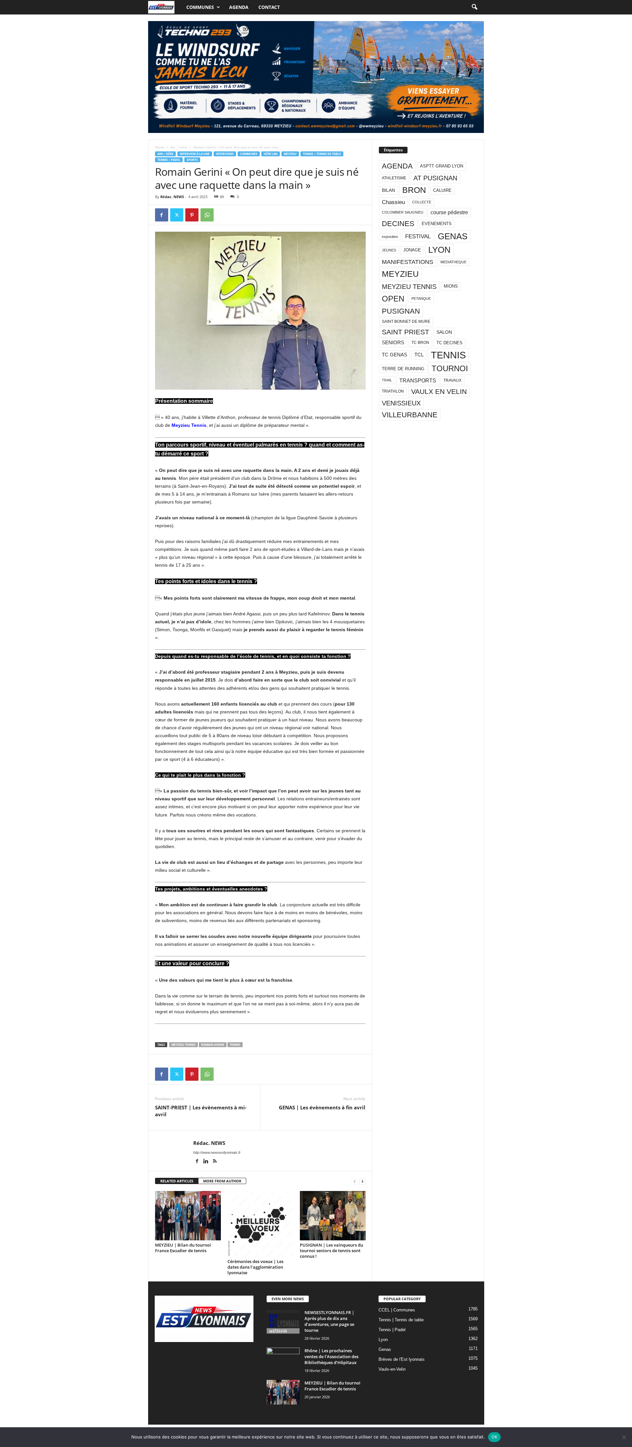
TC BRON (420, 342)
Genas (385, 1349)
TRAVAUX (452, 380)
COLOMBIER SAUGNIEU (402, 212)
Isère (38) (270, 154)
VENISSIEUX (401, 403)
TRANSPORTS (417, 380)
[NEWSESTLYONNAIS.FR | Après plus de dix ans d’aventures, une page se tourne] (283, 1321)
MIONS (451, 286)
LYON (439, 249)
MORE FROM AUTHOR (222, 1180)
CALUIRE (442, 190)
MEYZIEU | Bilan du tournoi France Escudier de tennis (183, 1247)
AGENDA (397, 166)
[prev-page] (354, 1181)
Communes (200, 7)
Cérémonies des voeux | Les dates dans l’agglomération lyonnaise (255, 1267)
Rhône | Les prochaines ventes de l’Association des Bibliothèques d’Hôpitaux (331, 1356)
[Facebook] (161, 214)
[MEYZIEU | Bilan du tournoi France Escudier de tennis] (188, 1215)
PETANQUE (421, 298)
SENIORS (393, 342)
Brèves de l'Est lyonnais (402, 1359)
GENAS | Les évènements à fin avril (322, 1107)
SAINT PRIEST (405, 332)
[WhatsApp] (207, 214)
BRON (414, 190)
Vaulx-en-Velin (392, 1369)
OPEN (393, 298)
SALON (444, 332)
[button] (474, 7)
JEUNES (389, 250)
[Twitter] (176, 214)
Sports (192, 160)
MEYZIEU (400, 273)
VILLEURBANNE (409, 415)
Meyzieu (290, 154)
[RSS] (215, 1161)
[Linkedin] (206, 1161)
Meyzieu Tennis (188, 425)
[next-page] (362, 1181)
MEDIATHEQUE (453, 262)
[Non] (623, 1437)
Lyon (383, 1339)
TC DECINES (449, 342)
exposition (390, 237)
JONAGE (412, 249)
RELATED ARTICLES (176, 1180)
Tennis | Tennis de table (322, 154)
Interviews (225, 154)
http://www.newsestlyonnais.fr (217, 1152)
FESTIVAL (418, 236)
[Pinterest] (191, 214)
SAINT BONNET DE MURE (406, 321)
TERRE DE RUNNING (403, 368)
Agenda (239, 7)
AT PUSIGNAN (435, 178)
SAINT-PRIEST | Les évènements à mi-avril (201, 1111)
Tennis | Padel (168, 160)
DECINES (398, 224)
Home (159, 147)
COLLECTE (421, 202)
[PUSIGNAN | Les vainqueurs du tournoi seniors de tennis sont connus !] (333, 1215)
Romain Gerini (212, 1045)
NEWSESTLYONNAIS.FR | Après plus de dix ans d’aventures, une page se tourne (329, 1321)
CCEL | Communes (397, 1309)
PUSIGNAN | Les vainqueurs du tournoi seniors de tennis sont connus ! (331, 1250)
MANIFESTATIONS (407, 262)
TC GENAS (394, 354)
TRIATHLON (393, 391)
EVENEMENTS (437, 223)
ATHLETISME (394, 178)
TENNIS (235, 1045)
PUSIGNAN (401, 311)
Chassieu (393, 202)
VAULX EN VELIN (439, 391)
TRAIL (387, 380)
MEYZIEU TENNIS (183, 1045)
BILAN (388, 190)
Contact (269, 7)
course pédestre (449, 212)
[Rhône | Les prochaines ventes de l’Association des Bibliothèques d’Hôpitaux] (283, 1360)
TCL (419, 354)
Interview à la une (195, 154)
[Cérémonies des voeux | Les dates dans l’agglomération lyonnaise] (260, 1224)
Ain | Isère (179, 147)
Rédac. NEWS (172, 196)
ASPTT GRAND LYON (441, 166)
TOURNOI (450, 368)
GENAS (452, 236)
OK (494, 1436)
